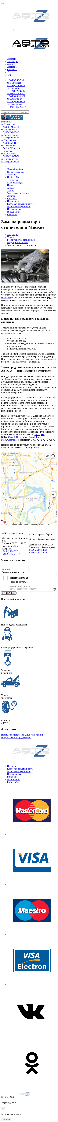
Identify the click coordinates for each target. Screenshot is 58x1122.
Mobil (32, 437)
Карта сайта (13, 782)
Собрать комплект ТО (18, 172)
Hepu (18, 437)
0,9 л (31, 440)
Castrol (11, 437)
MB (42, 434)
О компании (13, 212)
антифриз (6, 297)
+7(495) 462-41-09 (16, 101)
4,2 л (47, 440)
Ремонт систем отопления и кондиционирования (21, 241)
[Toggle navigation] (2, 3)
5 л (52, 440)
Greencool (12, 440)
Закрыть (6, 1119)
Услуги (10, 237)
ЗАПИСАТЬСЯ (8, 593)
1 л (36, 440)
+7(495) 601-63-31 (16, 96)
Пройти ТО (13, 177)
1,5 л (41, 440)
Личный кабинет (15, 169)
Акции (10, 64)
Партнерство (13, 201)
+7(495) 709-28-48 (16, 90)
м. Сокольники (14, 104)
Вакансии (12, 214)
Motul (25, 437)
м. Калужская (14, 82)
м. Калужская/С (9, 153)
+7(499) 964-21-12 (11, 554)
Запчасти (11, 59)
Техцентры (12, 61)
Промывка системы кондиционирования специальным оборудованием (22, 736)
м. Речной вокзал (16, 93)
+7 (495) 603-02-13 (16, 106)
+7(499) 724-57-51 (16, 85)
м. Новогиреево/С (10, 159)
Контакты (12, 69)
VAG (37, 434)
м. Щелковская (14, 98)
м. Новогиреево (15, 88)
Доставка (12, 67)
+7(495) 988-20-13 (16, 80)
